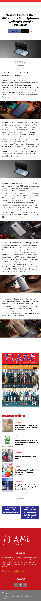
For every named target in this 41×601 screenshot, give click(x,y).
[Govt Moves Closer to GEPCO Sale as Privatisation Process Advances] (7, 440)
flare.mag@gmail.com (17, 571)
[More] (31, 31)
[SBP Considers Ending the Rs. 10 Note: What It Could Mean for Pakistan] (7, 425)
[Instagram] (25, 585)
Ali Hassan (22, 62)
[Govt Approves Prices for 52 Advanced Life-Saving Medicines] (7, 470)
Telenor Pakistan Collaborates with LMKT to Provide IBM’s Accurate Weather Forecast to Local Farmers (30, 513)
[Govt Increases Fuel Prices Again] (7, 455)
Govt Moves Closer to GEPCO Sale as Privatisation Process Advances (26, 442)
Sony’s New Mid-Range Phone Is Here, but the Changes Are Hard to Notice (27, 487)
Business (19, 422)
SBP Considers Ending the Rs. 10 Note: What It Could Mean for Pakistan (26, 427)
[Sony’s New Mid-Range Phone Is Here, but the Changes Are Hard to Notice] (7, 485)
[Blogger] (16, 585)
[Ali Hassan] (16, 62)
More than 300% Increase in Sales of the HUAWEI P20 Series (11, 511)
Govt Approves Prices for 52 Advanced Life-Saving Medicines (25, 472)
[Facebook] (20, 585)
